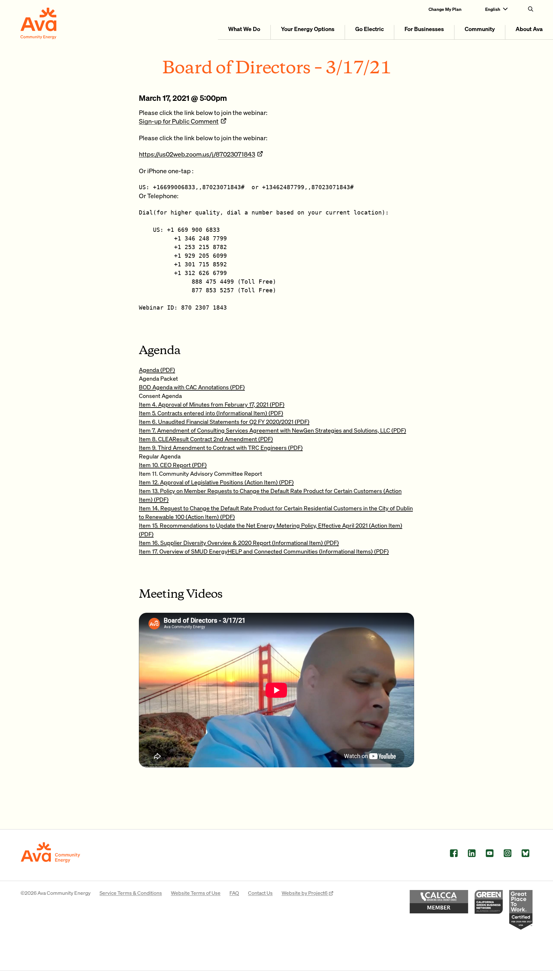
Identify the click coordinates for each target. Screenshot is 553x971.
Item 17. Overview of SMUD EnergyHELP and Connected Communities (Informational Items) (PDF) (264, 551)
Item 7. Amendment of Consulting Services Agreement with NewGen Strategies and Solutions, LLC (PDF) (272, 430)
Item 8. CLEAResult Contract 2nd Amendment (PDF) (206, 438)
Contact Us (260, 892)
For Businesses (424, 28)
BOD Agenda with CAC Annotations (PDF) (192, 387)
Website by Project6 (305, 892)
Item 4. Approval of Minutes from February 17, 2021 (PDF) (212, 404)
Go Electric (369, 28)
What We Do (244, 28)
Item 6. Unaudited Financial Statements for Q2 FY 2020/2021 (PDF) (224, 421)
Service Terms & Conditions (131, 892)
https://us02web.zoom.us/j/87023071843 (197, 154)
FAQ (234, 892)
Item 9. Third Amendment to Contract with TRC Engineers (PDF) (221, 447)
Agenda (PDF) (157, 369)
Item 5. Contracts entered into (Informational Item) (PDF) (211, 413)
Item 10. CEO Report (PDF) (173, 464)
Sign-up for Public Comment (179, 121)
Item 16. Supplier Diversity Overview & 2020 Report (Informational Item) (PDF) (239, 542)
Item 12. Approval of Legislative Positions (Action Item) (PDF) (216, 482)
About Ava (529, 28)
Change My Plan (445, 9)
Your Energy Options (307, 28)
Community (480, 28)
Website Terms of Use (195, 892)
